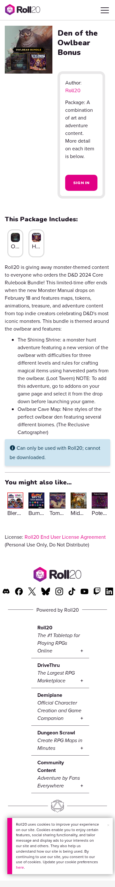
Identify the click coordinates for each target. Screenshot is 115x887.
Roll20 (72, 90)
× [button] (108, 825)
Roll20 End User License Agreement (65, 536)
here (20, 867)
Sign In (81, 182)
